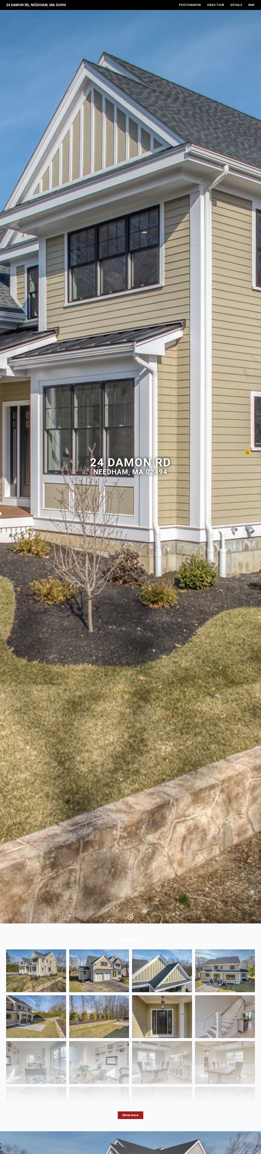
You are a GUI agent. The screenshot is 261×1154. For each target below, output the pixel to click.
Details (236, 4)
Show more (130, 1115)
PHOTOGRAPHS (190, 4)
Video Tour (215, 4)
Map (251, 4)
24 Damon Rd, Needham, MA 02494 (36, 5)
